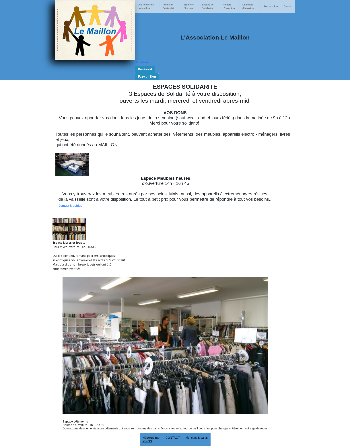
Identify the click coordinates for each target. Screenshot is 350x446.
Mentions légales (197, 437)
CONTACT (173, 437)
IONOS (147, 441)
